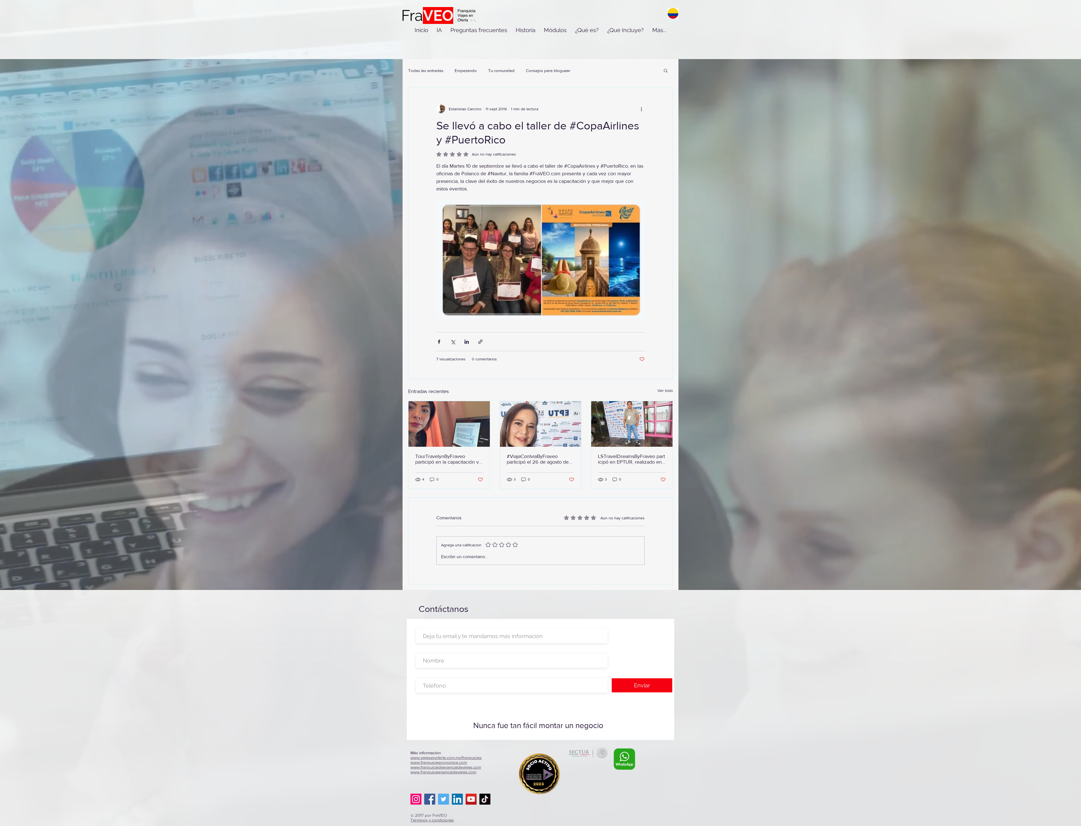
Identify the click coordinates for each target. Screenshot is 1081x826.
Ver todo (665, 390)
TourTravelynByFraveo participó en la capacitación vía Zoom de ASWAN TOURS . (449, 459)
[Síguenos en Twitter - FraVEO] (443, 799)
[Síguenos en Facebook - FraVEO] (429, 799)
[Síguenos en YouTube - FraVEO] (471, 799)
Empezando (466, 70)
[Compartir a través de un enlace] (480, 341)
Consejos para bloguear (548, 70)
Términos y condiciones (432, 820)
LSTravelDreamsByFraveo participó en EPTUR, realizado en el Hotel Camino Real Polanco (631, 459)
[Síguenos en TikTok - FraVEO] (484, 799)
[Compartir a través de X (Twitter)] (452, 341)
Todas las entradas (425, 70)
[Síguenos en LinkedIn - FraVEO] (457, 799)
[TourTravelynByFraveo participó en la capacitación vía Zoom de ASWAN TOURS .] (449, 424)
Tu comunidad (501, 70)
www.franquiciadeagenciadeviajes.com (445, 767)
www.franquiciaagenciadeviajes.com (443, 771)
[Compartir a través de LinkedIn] (466, 341)
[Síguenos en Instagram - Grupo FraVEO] (415, 799)
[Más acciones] (641, 109)
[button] (665, 70)
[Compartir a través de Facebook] (439, 341)
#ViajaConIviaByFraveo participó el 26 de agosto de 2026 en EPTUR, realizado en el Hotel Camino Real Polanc (540, 459)
